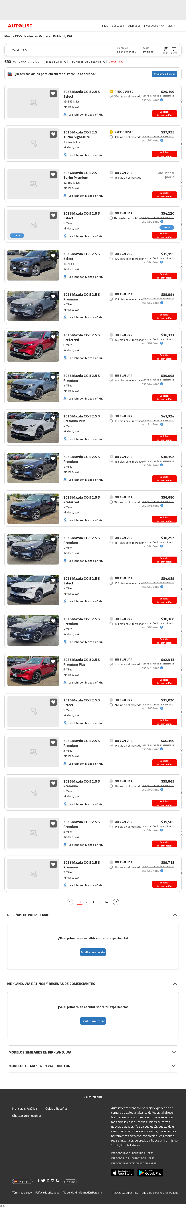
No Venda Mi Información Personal (82, 1192)
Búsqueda (118, 25)
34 (106, 902)
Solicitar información (164, 113)
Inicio (105, 25)
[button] (165, 50)
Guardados (134, 25)
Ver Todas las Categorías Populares (134, 1163)
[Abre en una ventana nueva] (122, 1172)
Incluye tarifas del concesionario (158, 95)
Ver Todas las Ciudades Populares (133, 1153)
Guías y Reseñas (56, 1108)
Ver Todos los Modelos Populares (133, 1158)
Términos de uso (22, 1192)
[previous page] (70, 902)
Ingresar (70, 1182)
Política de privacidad (47, 1192)
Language (23, 1181)
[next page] (116, 902)
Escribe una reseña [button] (93, 952)
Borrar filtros (116, 61)
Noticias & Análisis (25, 1108)
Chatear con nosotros (27, 1115)
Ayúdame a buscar (164, 74)
